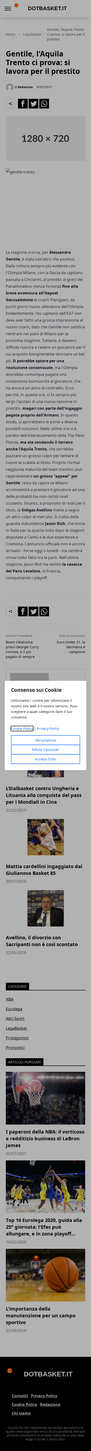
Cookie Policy (22, 728)
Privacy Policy (48, 728)
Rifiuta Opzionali (45, 749)
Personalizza (45, 740)
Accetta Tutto (45, 759)
